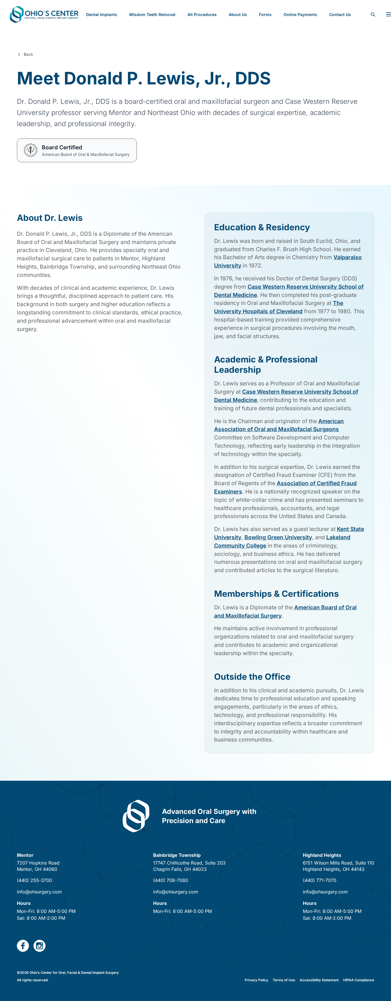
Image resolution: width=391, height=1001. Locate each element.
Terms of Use (284, 980)
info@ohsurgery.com (39, 892)
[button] (265, 14)
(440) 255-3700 (34, 880)
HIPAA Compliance (358, 980)
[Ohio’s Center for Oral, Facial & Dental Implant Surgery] (44, 14)
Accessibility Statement (319, 980)
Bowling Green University (278, 537)
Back (28, 54)
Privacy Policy (256, 980)
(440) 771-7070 (319, 880)
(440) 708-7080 (170, 880)
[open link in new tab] (23, 946)
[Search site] (372, 14)
